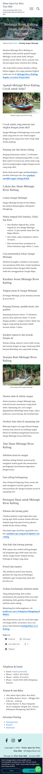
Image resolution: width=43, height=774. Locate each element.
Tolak (11, 771)
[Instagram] (14, 740)
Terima (32, 771)
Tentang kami (12, 722)
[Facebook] (7, 740)
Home (15, 43)
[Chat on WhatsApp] (38, 769)
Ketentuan (10, 728)
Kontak (9, 725)
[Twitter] (20, 740)
